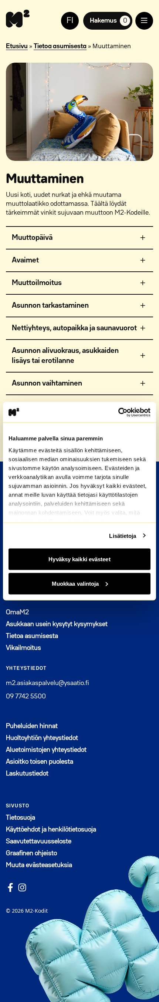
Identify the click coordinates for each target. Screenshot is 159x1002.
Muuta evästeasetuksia (39, 865)
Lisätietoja (122, 535)
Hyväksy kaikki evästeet (79, 559)
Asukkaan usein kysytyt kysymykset (57, 624)
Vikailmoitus (23, 648)
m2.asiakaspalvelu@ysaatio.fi (47, 683)
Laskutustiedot (27, 774)
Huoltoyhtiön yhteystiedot (42, 738)
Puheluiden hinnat (32, 726)
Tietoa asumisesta (60, 46)
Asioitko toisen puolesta (39, 762)
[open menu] (144, 21)
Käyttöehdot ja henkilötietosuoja (51, 830)
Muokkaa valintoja (75, 583)
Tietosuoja (20, 818)
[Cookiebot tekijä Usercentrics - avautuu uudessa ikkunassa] (118, 412)
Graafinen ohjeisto (31, 853)
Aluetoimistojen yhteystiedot (46, 750)
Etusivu (17, 46)
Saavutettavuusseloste (38, 841)
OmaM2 (53, 612)
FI (70, 20)
